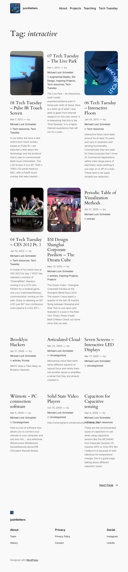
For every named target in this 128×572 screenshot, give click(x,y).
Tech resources (21, 128)
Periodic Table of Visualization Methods (100, 198)
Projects (51, 279)
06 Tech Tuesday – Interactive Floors (100, 108)
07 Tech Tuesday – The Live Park (63, 58)
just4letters (30, 8)
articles (54, 275)
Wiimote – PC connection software (23, 401)
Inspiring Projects (65, 80)
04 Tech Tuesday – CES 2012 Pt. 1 (26, 242)
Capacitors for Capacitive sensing (97, 401)
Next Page (108, 485)
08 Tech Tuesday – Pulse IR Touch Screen (26, 108)
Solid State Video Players (62, 399)
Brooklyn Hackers (19, 342)
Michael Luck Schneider (23, 124)
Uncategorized (58, 355)
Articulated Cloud (63, 339)
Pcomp (26, 360)
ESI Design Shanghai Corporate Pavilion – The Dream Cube (60, 250)
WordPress (32, 560)
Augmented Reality (60, 76)
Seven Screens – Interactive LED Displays (99, 344)
